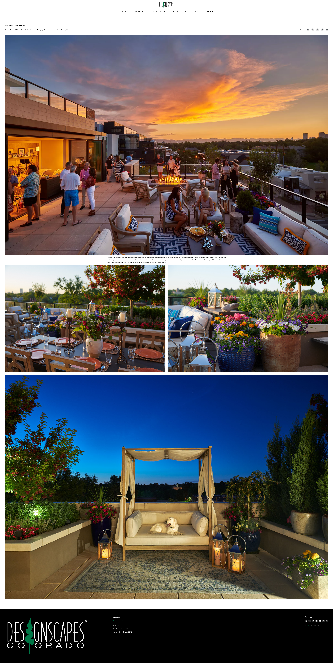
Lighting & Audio (179, 12)
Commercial (141, 12)
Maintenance (159, 12)
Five (309, 626)
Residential (123, 12)
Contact (211, 12)
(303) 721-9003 (118, 621)
